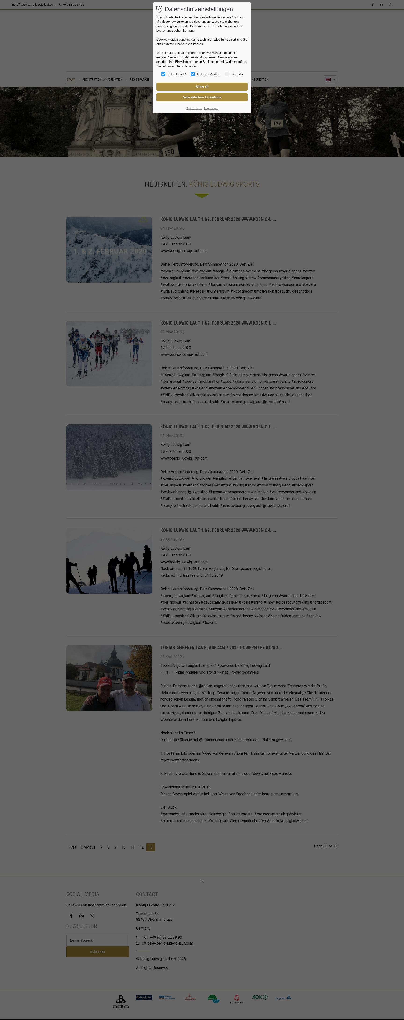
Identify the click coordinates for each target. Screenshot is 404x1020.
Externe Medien (208, 74)
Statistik (237, 74)
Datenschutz (194, 108)
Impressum (211, 108)
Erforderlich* (177, 74)
